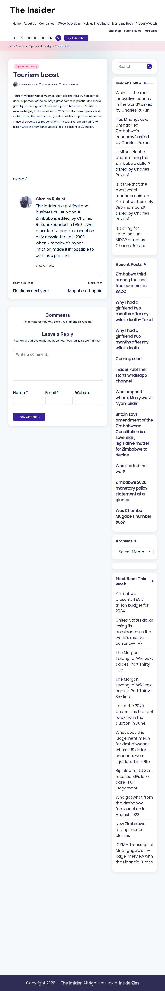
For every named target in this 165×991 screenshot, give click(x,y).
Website (82, 392)
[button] (76, 38)
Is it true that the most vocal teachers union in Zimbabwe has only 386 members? (134, 196)
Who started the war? (131, 468)
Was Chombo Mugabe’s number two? (133, 516)
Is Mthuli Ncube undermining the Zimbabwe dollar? (133, 157)
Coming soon (129, 358)
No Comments (70, 84)
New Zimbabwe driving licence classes (131, 829)
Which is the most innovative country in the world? (134, 98)
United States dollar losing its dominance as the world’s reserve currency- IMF (134, 632)
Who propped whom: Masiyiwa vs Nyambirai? (134, 397)
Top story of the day (26, 66)
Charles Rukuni (50, 198)
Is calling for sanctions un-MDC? (129, 234)
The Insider (32, 10)
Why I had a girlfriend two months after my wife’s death (132, 339)
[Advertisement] (37, 152)
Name (20, 392)
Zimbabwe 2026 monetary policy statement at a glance (131, 491)
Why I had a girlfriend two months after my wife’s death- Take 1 (134, 311)
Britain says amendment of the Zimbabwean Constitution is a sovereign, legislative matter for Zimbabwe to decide (134, 435)
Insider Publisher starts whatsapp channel (131, 375)
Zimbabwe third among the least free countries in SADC (132, 282)
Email (52, 392)
